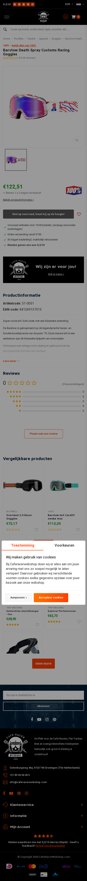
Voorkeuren (64, 545)
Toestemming (22, 545)
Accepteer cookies (51, 597)
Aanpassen (17, 597)
